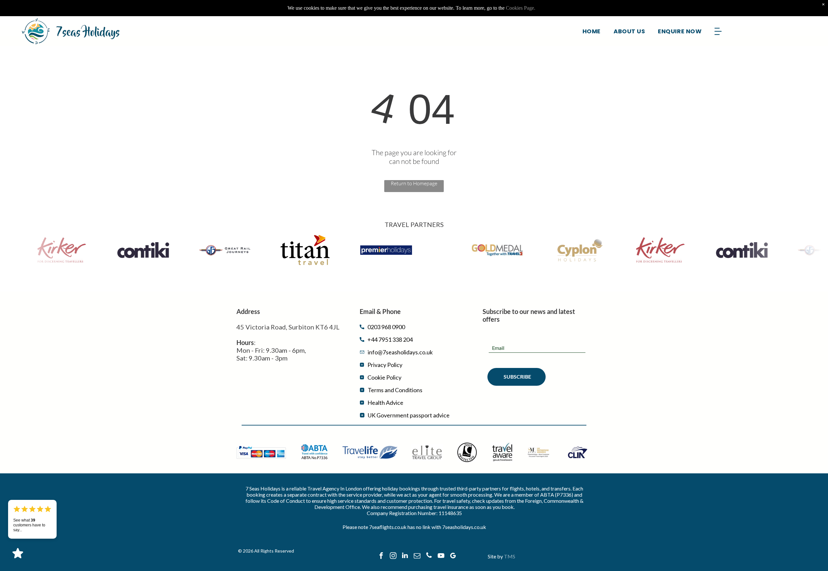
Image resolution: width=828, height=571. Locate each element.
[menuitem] (591, 31)
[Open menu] (718, 31)
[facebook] (381, 556)
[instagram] (393, 556)
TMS (509, 556)
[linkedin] (405, 556)
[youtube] (441, 556)
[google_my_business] (453, 556)
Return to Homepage (414, 183)
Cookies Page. (520, 8)
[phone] (429, 556)
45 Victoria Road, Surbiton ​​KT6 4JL (288, 327)
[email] (417, 556)
